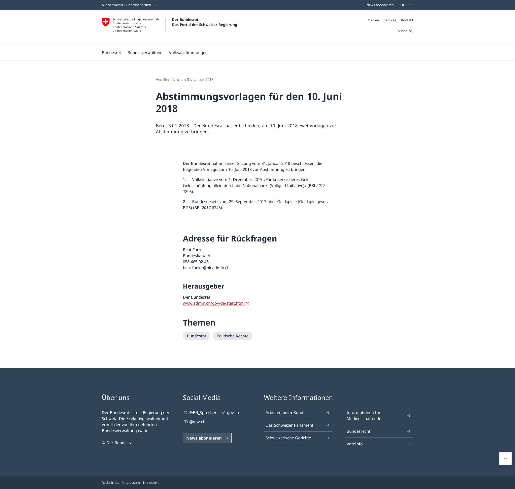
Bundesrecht (358, 431)
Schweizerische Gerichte (288, 438)
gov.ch (233, 412)
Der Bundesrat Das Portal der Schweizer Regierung (204, 22)
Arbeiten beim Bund (284, 412)
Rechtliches (110, 482)
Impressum (131, 482)
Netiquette (151, 482)
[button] (111, 52)
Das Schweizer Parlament (289, 425)
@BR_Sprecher (202, 412)
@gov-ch (197, 421)
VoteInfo (355, 444)
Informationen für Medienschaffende (364, 415)
